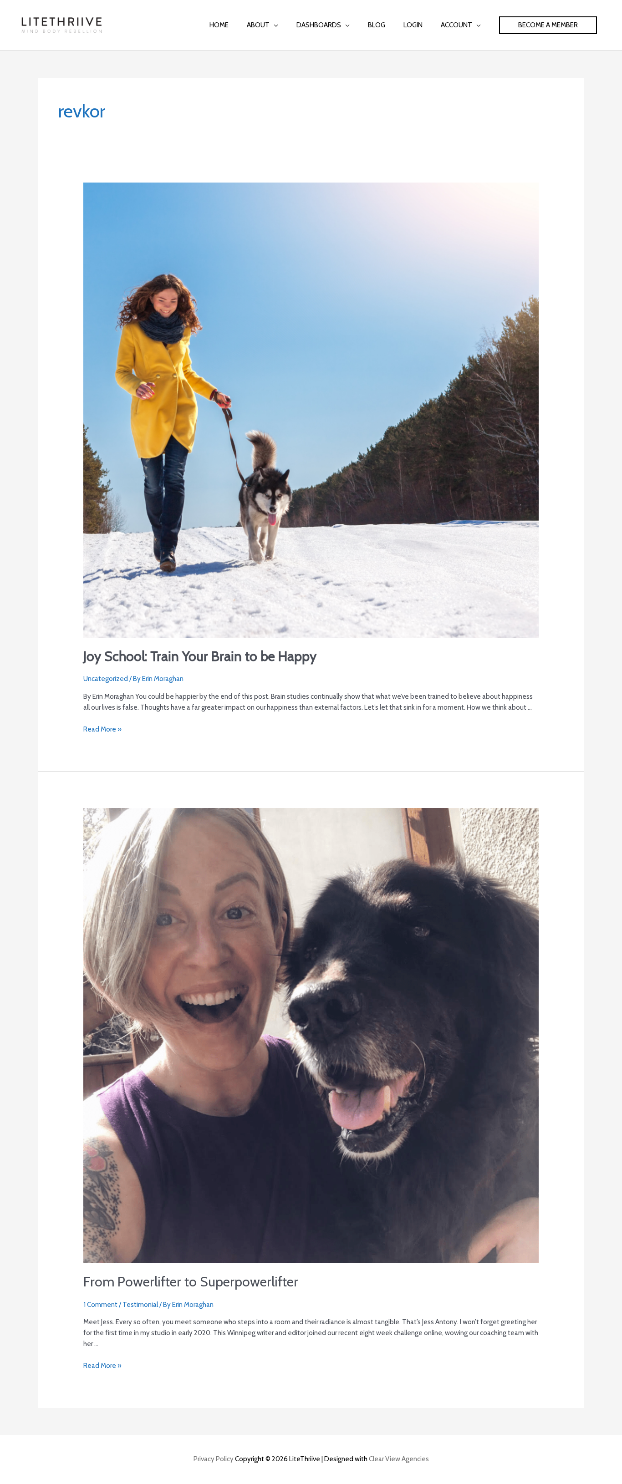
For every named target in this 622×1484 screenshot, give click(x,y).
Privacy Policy (214, 1459)
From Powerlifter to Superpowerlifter (190, 1281)
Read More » (102, 729)
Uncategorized (105, 679)
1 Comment (100, 1305)
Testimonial (140, 1305)
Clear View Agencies (399, 1459)
